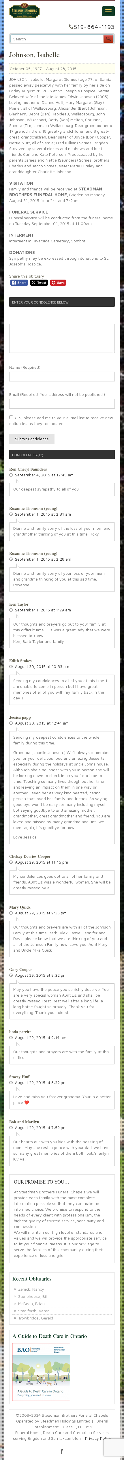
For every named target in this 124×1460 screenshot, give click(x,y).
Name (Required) (24, 367)
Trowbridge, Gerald (35, 1317)
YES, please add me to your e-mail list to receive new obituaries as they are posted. (61, 420)
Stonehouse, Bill (33, 1296)
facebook (62, 1451)
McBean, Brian (31, 1303)
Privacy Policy (98, 1438)
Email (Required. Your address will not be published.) (57, 394)
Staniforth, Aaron (34, 1310)
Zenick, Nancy (31, 1289)
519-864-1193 (94, 26)
